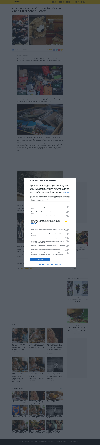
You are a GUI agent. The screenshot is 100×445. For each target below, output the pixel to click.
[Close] (73, 180)
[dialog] (50, 222)
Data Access (50, 264)
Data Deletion (42, 264)
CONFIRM (40, 259)
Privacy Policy (58, 264)
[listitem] (50, 204)
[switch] (67, 207)
